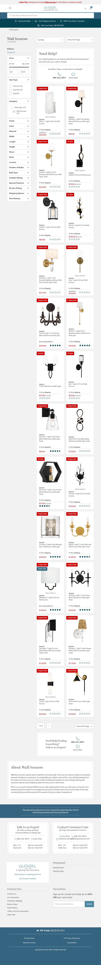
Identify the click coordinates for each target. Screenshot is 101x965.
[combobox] (50, 15)
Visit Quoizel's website (27, 879)
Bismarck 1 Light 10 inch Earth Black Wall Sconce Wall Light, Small (50, 492)
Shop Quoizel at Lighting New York (27, 874)
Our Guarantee (13, 897)
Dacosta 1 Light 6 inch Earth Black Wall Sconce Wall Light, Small (49, 439)
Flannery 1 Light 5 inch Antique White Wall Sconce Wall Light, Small (80, 651)
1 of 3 (41, 726)
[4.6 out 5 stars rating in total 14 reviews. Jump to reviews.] (56, 451)
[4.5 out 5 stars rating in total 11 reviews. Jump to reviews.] (45, 506)
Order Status (12, 908)
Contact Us (11, 894)
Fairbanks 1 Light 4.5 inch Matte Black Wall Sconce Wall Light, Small (49, 651)
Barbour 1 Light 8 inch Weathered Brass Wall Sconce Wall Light (79, 333)
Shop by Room (58, 868)
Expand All (11, 52)
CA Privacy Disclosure (72, 938)
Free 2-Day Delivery (46, 341)
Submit (89, 904)
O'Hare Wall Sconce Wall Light (50, 386)
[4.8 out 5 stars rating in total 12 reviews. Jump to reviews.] (85, 610)
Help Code (11, 915)
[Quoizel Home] (50, 8)
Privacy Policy (29, 938)
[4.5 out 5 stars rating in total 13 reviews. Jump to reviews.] (85, 556)
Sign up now (50, 2)
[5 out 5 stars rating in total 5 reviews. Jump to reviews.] (56, 345)
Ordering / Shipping (14, 901)
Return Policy (12, 904)
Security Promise (29, 943)
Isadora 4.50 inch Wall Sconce (80, 175)
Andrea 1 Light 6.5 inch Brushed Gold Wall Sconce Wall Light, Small (50, 175)
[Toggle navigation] (10, 8)
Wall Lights (13, 29)
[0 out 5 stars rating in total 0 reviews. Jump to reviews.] (56, 133)
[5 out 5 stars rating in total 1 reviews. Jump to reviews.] (85, 345)
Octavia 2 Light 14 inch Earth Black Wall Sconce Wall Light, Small (79, 598)
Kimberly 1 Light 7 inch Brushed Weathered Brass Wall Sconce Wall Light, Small (50, 280)
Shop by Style (58, 871)
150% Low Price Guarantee (17, 911)
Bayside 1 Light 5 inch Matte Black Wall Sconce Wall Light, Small (79, 122)
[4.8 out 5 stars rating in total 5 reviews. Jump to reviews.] (56, 610)
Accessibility (71, 943)
